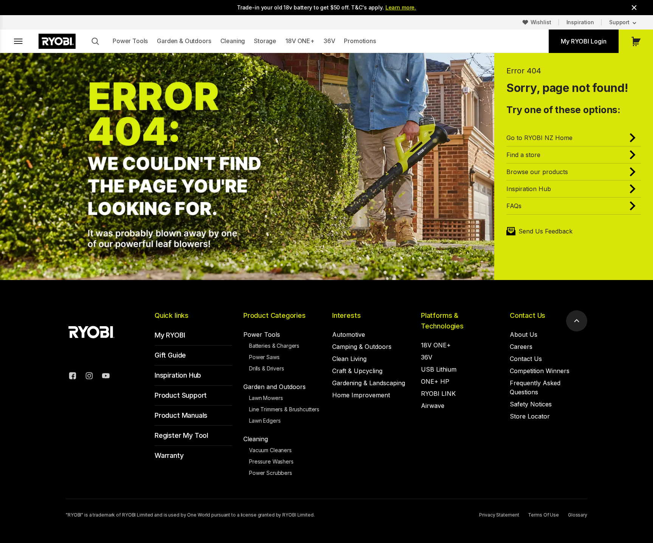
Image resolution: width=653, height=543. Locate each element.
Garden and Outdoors (274, 387)
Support (619, 22)
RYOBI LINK (438, 393)
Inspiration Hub (178, 375)
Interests (346, 315)
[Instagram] (89, 377)
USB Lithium (438, 369)
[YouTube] (106, 377)
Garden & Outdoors (184, 41)
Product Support (181, 395)
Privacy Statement (499, 515)
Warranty (169, 455)
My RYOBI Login (584, 41)
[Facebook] (72, 377)
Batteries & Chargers (274, 345)
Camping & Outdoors (361, 346)
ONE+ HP (435, 381)
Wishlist (541, 22)
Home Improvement (361, 395)
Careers (521, 346)
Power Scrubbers (270, 473)
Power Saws (264, 357)
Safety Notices (531, 404)
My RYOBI (170, 335)
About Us (523, 334)
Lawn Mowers (266, 398)
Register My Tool (181, 435)
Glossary (577, 515)
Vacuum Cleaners (270, 450)
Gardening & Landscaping (368, 383)
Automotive (348, 334)
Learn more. (400, 7)
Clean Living (349, 359)
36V (329, 41)
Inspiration (580, 22)
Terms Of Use (543, 515)
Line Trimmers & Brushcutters (284, 409)
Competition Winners (539, 371)
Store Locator (530, 416)
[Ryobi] (57, 41)
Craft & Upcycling (357, 371)
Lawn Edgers (264, 420)
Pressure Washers (271, 461)
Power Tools (130, 41)
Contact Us (527, 315)
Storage (265, 41)
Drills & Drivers (266, 368)
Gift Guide (170, 355)
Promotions (360, 41)
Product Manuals (181, 415)
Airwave (432, 405)
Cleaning (232, 41)
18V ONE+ (299, 41)
